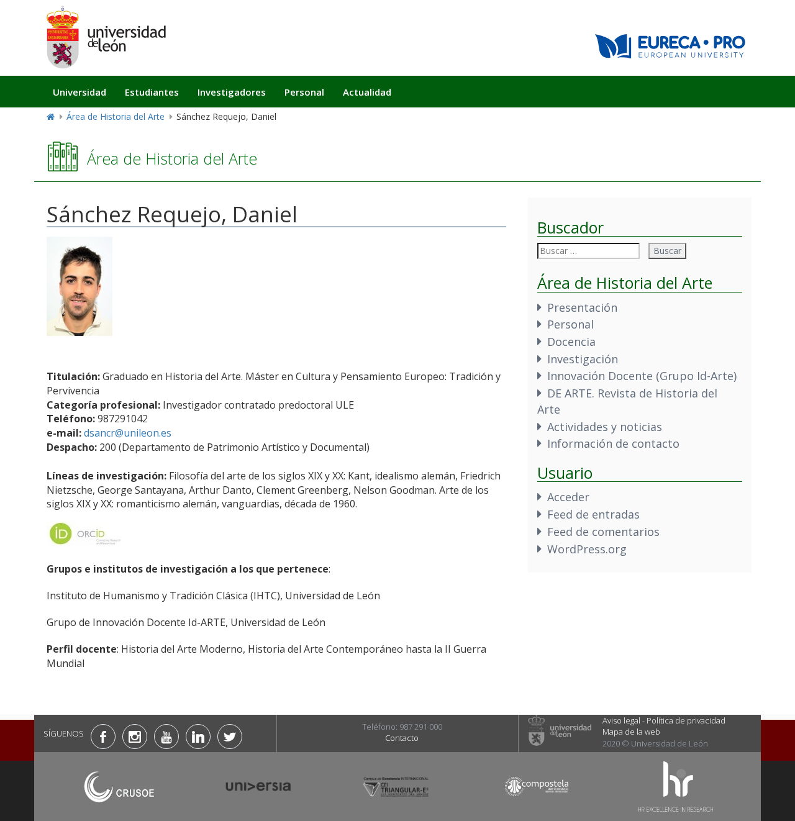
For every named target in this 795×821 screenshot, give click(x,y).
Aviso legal (621, 720)
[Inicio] (105, 37)
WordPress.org (587, 549)
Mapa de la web (631, 731)
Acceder (568, 496)
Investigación (582, 359)
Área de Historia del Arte (115, 116)
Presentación (582, 307)
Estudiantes (152, 92)
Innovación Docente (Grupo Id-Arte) (642, 375)
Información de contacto (613, 443)
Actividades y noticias (604, 426)
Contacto (402, 737)
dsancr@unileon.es (127, 433)
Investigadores (232, 92)
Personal (304, 92)
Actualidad (367, 92)
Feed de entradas (593, 514)
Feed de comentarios (603, 531)
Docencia (571, 341)
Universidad (79, 92)
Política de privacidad (686, 720)
